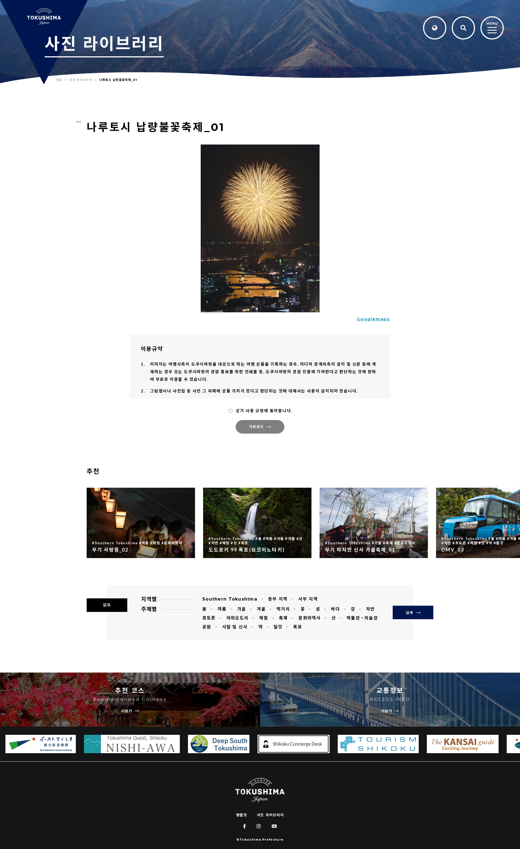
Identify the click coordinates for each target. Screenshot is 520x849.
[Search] (463, 28)
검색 (409, 613)
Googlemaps (373, 319)
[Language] (434, 28)
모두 (107, 605)
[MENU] (492, 28)
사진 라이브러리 (270, 815)
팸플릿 (241, 815)
